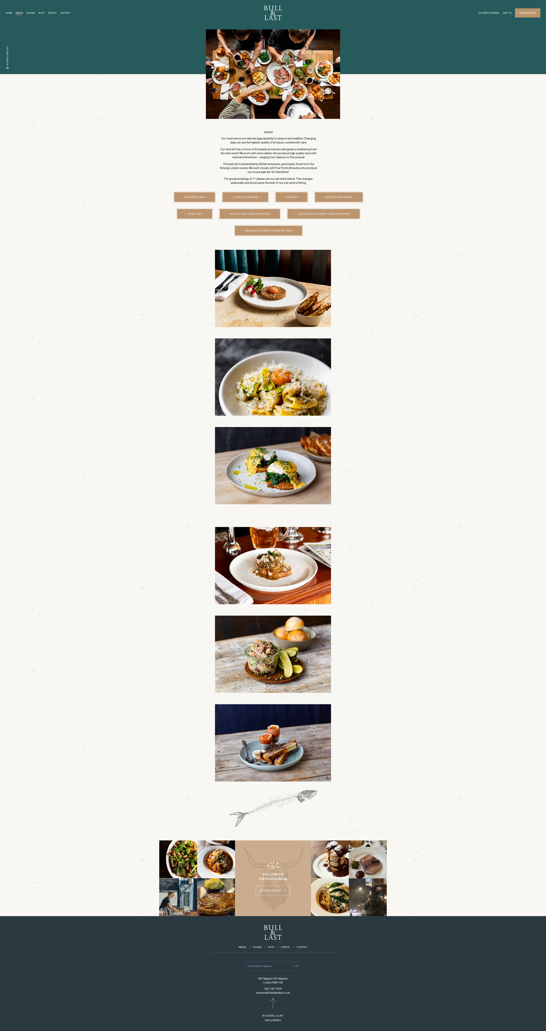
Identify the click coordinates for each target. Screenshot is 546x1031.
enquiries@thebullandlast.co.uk (273, 992)
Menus (19, 13)
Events (52, 13)
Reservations (528, 13)
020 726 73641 (273, 988)
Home (9, 13)
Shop (41, 13)
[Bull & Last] (273, 13)
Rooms (31, 13)
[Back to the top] (273, 1003)
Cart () (507, 13)
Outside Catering (488, 13)
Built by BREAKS (273, 1020)
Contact (65, 13)
